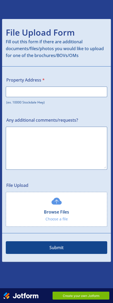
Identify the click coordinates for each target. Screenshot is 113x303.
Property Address (25, 80)
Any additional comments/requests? (42, 120)
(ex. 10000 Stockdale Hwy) (25, 102)
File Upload (17, 185)
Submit (56, 247)
